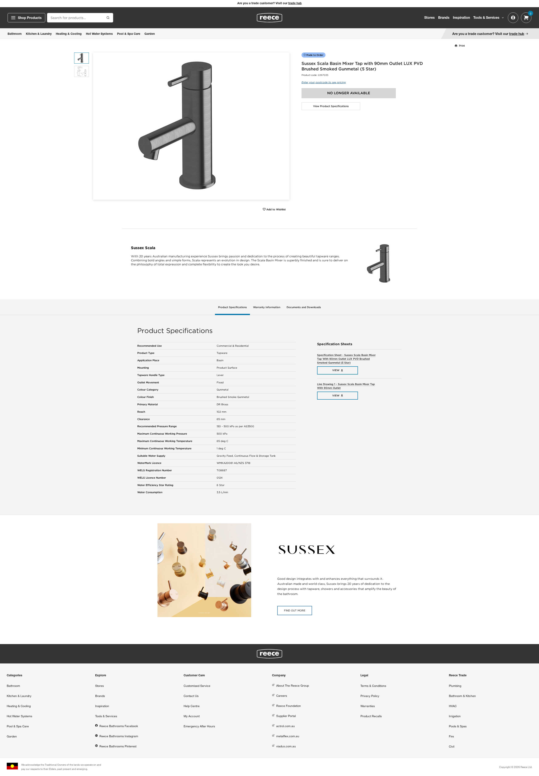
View (335, 370)
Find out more (294, 610)
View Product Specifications (331, 106)
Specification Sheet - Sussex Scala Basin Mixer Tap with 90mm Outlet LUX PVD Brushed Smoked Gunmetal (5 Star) (346, 358)
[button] (285, 126)
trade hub (295, 3)
